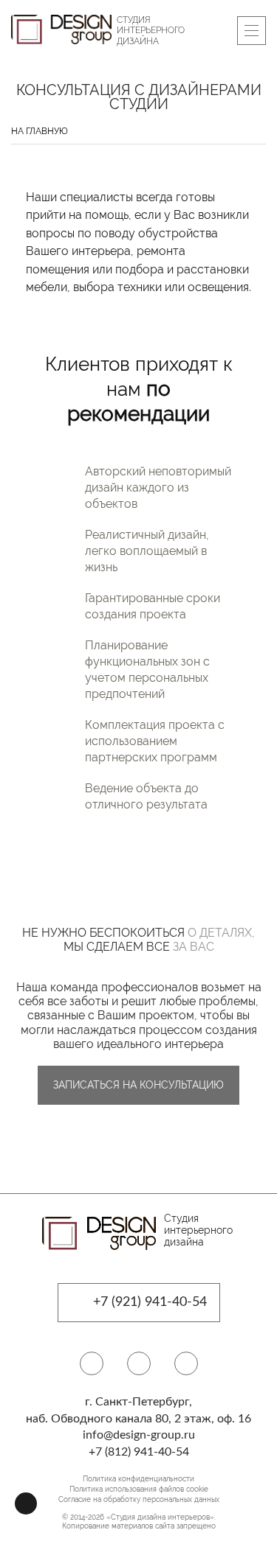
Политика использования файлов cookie (138, 1489)
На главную (39, 131)
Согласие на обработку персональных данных (138, 1499)
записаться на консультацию (138, 1085)
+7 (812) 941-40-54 (139, 1452)
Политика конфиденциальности (138, 1479)
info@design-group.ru (139, 1435)
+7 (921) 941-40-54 (150, 1302)
